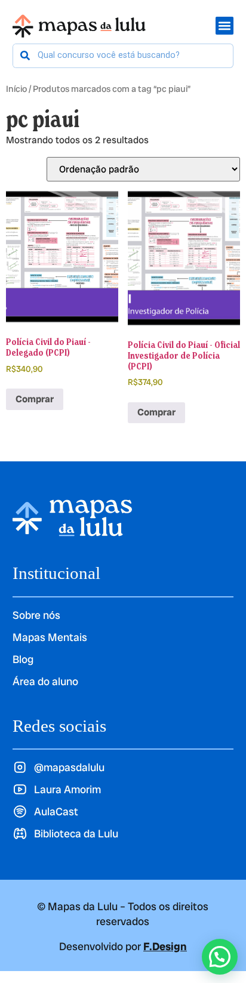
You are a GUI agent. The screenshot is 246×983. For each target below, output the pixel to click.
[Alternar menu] (224, 26)
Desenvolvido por (123, 946)
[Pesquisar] (25, 55)
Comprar (35, 399)
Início (16, 88)
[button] (220, 957)
